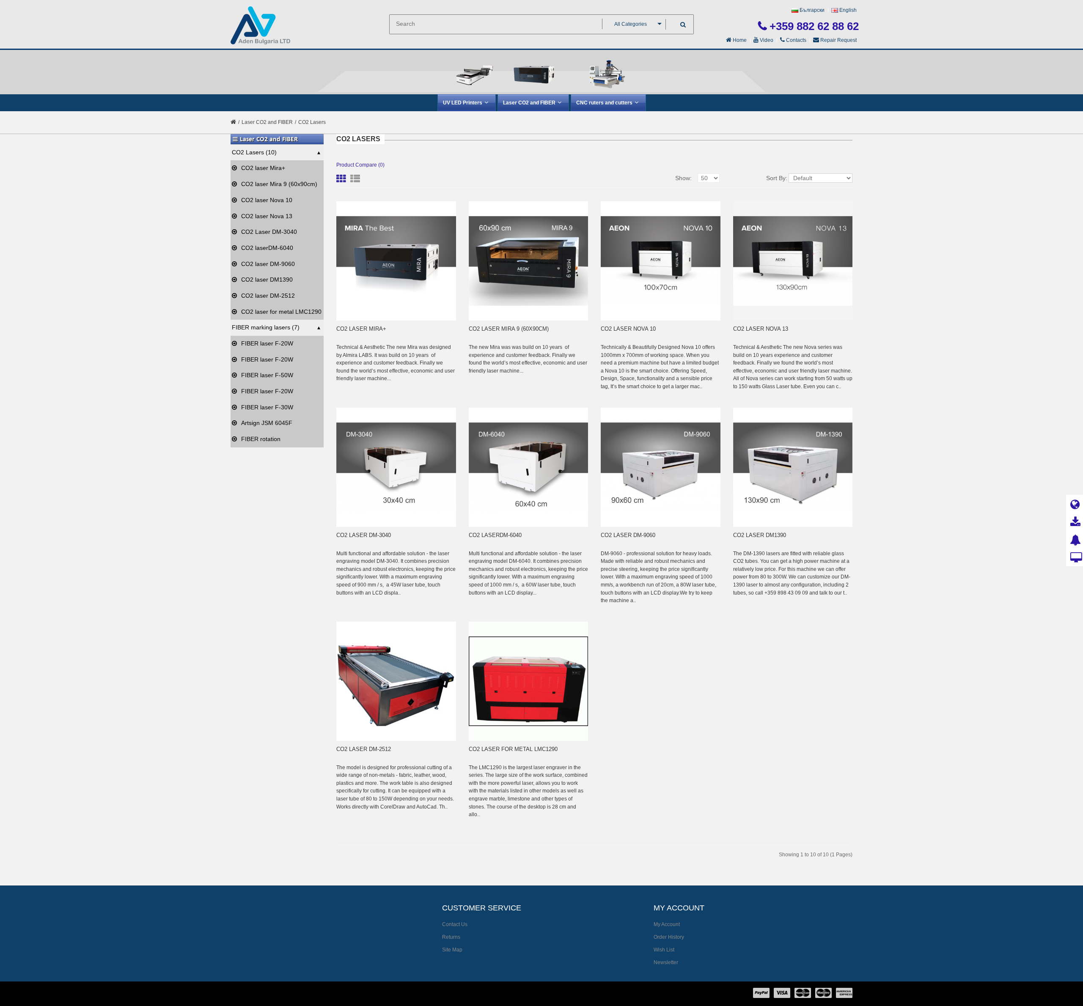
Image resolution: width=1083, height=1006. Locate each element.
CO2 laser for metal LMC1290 (281, 311)
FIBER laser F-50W (267, 375)
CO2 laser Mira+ (263, 167)
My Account (667, 924)
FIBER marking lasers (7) (266, 327)
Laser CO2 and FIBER (269, 122)
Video (766, 40)
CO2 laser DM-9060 (268, 263)
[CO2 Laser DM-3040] (396, 467)
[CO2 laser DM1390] (793, 467)
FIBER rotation (260, 439)
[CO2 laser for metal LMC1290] (528, 681)
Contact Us (454, 924)
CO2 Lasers (312, 122)
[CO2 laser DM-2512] (396, 681)
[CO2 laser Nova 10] (660, 261)
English (847, 10)
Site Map (452, 950)
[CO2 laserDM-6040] (528, 467)
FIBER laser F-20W (267, 343)
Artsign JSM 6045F (266, 422)
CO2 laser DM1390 (267, 279)
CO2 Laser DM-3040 (269, 231)
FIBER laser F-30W (267, 407)
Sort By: (776, 178)
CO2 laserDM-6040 (267, 247)
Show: (683, 178)
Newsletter (666, 962)
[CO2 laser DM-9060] (660, 467)
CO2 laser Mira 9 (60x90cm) (279, 184)
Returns (451, 937)
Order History (669, 937)
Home (739, 40)
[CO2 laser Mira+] (396, 261)
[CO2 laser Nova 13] (793, 261)
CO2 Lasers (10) (254, 152)
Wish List (664, 950)
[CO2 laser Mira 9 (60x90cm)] (528, 261)
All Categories (630, 24)
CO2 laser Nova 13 (266, 216)
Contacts (795, 40)
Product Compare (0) (360, 165)
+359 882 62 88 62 (813, 26)
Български (811, 10)
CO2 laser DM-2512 (268, 295)
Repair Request (838, 40)
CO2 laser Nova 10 (266, 200)
